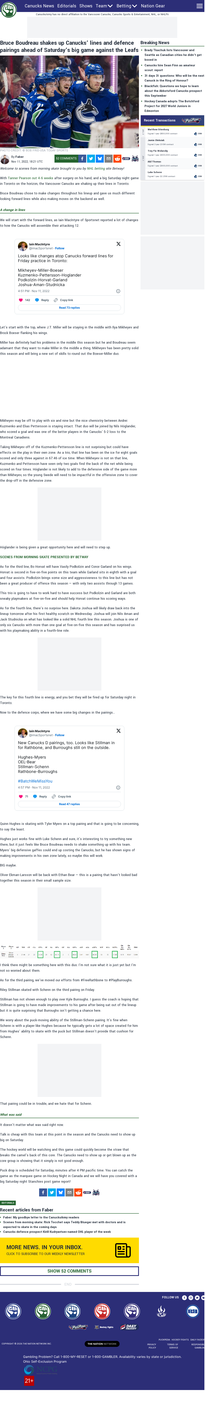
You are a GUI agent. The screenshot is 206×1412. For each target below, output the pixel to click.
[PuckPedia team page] (135, 159)
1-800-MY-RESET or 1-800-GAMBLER (88, 1357)
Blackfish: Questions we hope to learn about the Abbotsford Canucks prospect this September (173, 91)
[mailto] (109, 159)
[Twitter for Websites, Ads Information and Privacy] (118, 291)
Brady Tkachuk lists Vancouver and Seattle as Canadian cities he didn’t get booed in (173, 55)
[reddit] (117, 159)
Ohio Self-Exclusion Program (45, 1361)
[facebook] (82, 159)
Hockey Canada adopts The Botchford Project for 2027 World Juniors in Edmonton (172, 106)
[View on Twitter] (118, 246)
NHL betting (96, 168)
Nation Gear (153, 6)
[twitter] (91, 159)
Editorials (66, 6)
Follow (59, 248)
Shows (85, 6)
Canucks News (39, 6)
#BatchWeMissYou (35, 781)
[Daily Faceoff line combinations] (126, 159)
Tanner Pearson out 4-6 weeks (30, 178)
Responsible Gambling (198, 1346)
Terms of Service (172, 1346)
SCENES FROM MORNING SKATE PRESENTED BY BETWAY (44, 557)
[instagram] (190, 1297)
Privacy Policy (151, 1346)
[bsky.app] (100, 159)
